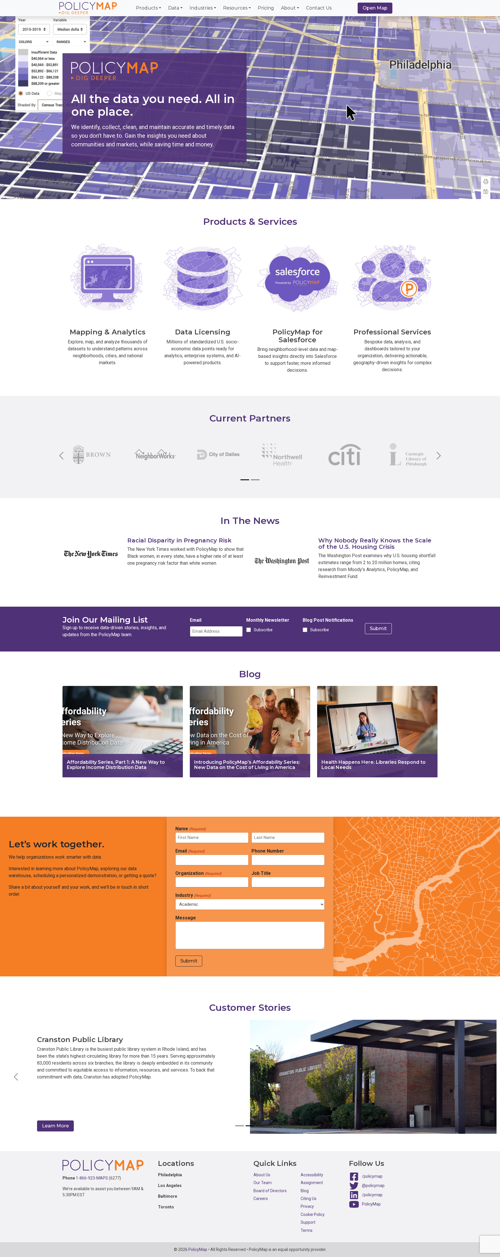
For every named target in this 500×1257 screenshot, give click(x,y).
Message (185, 918)
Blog (305, 1190)
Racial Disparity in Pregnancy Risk (179, 540)
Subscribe (262, 629)
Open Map (375, 8)
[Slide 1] (244, 479)
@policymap (373, 1185)
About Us (261, 1175)
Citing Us (309, 1198)
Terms (306, 1230)
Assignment (312, 1182)
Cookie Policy (313, 1214)
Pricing (266, 8)
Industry (193, 895)
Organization (198, 873)
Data (173, 8)
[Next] (433, 455)
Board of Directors (270, 1190)
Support (308, 1222)
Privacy (307, 1206)
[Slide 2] (255, 479)
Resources (235, 8)
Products (147, 8)
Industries (201, 8)
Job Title (261, 873)
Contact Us (319, 8)
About (288, 8)
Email (195, 620)
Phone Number (267, 851)
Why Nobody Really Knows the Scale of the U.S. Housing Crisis (374, 543)
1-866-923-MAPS (92, 1178)
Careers (260, 1198)
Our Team (262, 1182)
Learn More (55, 1126)
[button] (15, 1077)
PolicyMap (371, 1204)
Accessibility (312, 1175)
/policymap (372, 1176)
